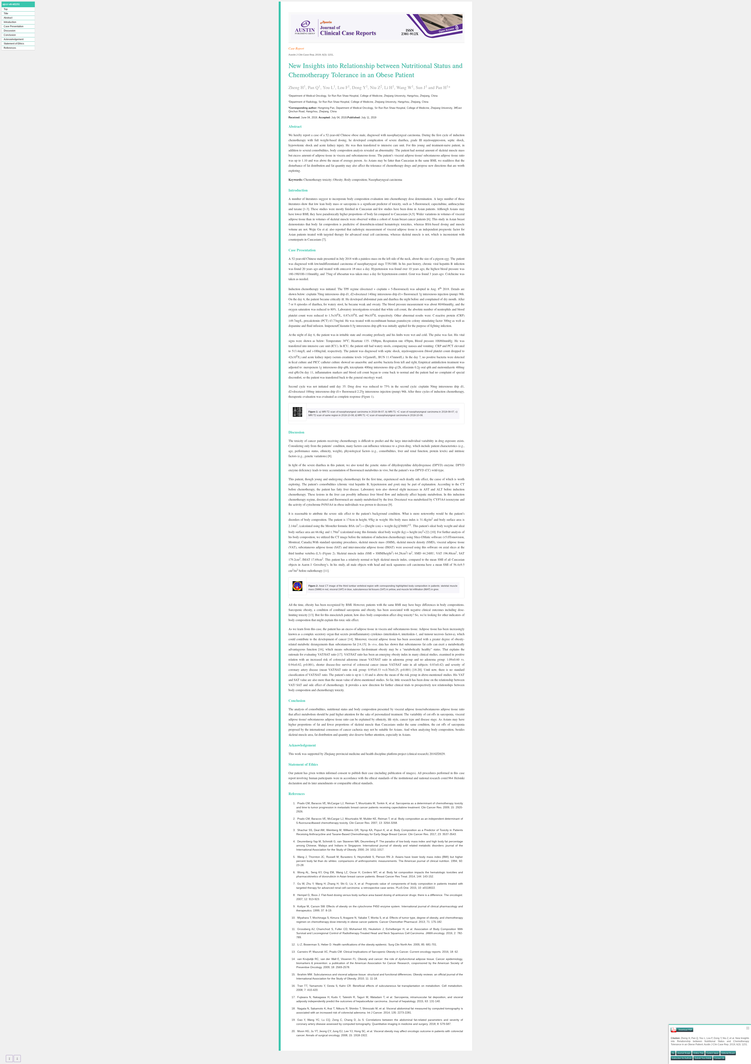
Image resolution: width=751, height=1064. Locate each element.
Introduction (10, 22)
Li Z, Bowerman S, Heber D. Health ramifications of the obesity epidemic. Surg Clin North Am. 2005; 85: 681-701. (367, 944)
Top (6, 9)
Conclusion (10, 35)
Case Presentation (13, 26)
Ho (673, 1053)
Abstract (8, 17)
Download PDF (685, 1030)
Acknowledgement (13, 39)
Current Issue (712, 1053)
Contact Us (719, 1058)
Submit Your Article (702, 1058)
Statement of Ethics (14, 43)
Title (6, 13)
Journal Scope (683, 1053)
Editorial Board (728, 1053)
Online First (698, 1053)
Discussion (9, 30)
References (10, 48)
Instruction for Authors (682, 1058)
